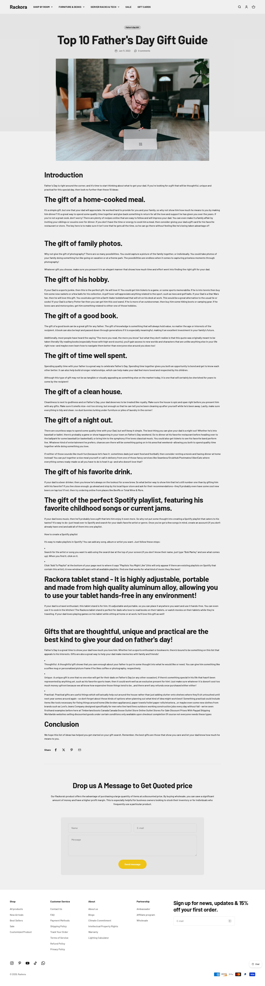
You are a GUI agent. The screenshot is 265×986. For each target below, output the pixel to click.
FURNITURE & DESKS (70, 6)
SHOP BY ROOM (41, 6)
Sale (12, 926)
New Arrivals (16, 914)
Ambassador (143, 908)
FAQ (52, 914)
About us (93, 908)
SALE (128, 6)
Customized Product (21, 931)
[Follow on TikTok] (35, 963)
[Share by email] (80, 750)
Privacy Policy (57, 949)
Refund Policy (57, 943)
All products (16, 908)
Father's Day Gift (132, 27)
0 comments (144, 50)
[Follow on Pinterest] (20, 963)
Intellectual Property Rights (103, 926)
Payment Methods (60, 920)
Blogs (91, 914)
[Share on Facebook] (56, 750)
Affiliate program (146, 914)
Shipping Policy (58, 926)
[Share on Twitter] (64, 750)
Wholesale (142, 920)
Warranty (93, 931)
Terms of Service (59, 937)
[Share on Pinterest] (72, 750)
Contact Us (56, 908)
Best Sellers (16, 920)
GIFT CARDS (144, 6)
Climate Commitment (99, 920)
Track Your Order (59, 931)
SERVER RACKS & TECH (103, 6)
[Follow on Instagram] (12, 963)
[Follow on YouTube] (27, 963)
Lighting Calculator (98, 937)
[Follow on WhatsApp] (43, 963)
